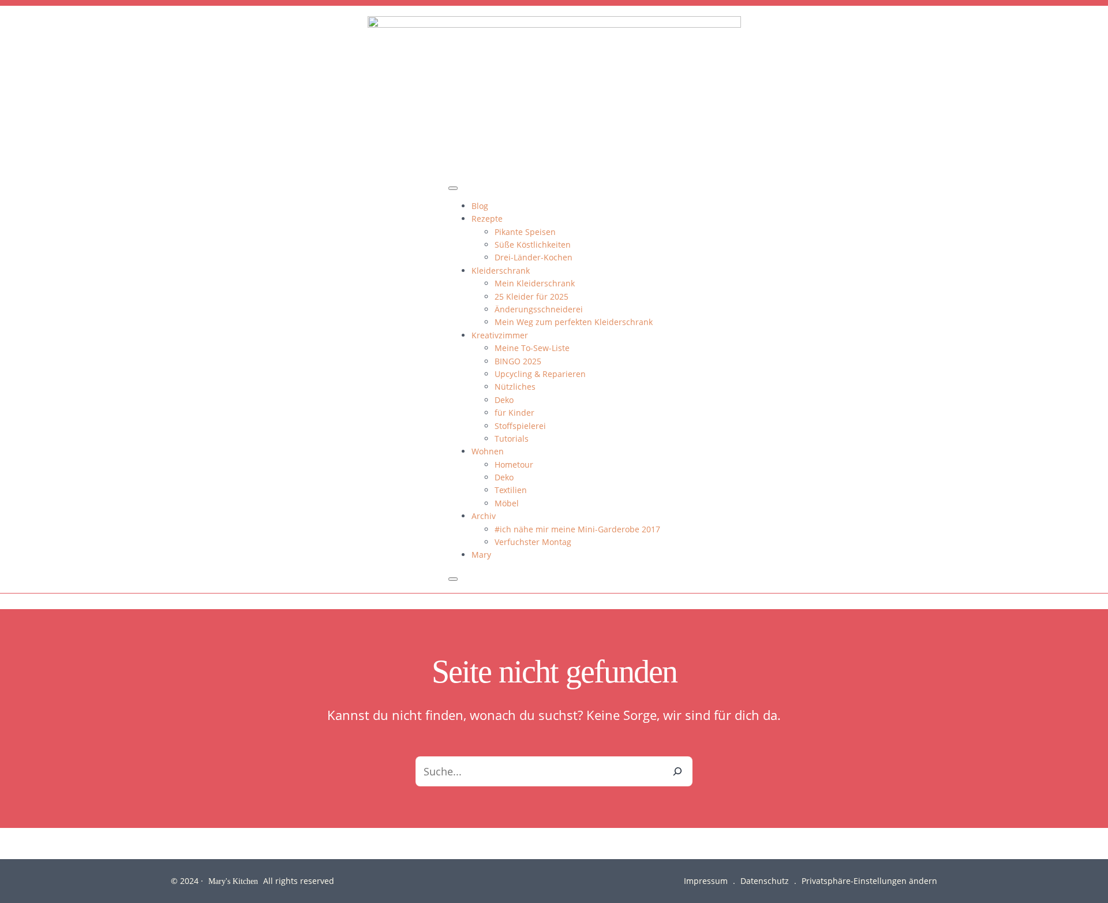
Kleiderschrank (500, 270)
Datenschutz (764, 880)
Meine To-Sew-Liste (532, 347)
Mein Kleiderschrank (535, 283)
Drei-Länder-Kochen (533, 257)
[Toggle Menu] (453, 188)
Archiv (483, 515)
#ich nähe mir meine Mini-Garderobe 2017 (577, 529)
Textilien (511, 489)
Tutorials (512, 438)
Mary (481, 554)
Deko (504, 399)
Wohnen (487, 451)
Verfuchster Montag (533, 541)
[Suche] (677, 771)
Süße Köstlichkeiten (533, 244)
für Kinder (514, 412)
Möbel (507, 503)
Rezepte (487, 218)
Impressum (706, 880)
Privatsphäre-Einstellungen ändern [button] (869, 880)
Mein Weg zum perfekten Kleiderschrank (574, 321)
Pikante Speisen (525, 231)
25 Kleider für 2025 (531, 296)
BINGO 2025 (518, 361)
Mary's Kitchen (233, 880)
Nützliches (515, 386)
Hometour (514, 464)
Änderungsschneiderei (539, 309)
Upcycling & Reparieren (540, 373)
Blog (479, 205)
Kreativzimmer (499, 335)
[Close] (453, 579)
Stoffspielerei (520, 425)
